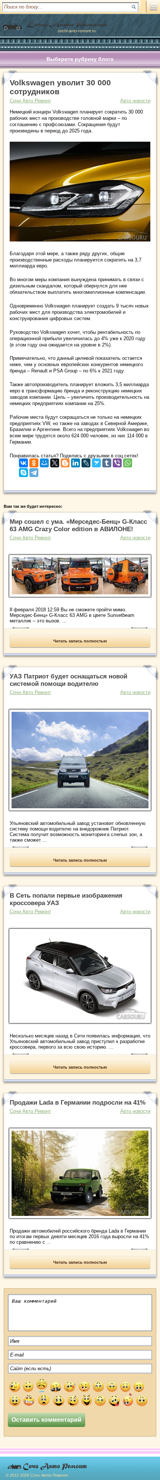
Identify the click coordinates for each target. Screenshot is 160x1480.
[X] (54, 461)
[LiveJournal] (85, 461)
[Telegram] (33, 471)
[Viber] (117, 461)
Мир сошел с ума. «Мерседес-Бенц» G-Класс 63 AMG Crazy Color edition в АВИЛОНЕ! (78, 525)
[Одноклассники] (33, 461)
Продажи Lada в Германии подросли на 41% (77, 1102)
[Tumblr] (106, 461)
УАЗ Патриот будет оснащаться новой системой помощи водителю (68, 680)
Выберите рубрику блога (80, 59)
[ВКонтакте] (23, 461)
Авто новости (135, 100)
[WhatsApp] (127, 461)
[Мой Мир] (44, 461)
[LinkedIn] (75, 461)
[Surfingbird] (96, 461)
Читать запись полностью (80, 641)
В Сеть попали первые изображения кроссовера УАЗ (66, 899)
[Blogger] (65, 461)
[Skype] (23, 471)
